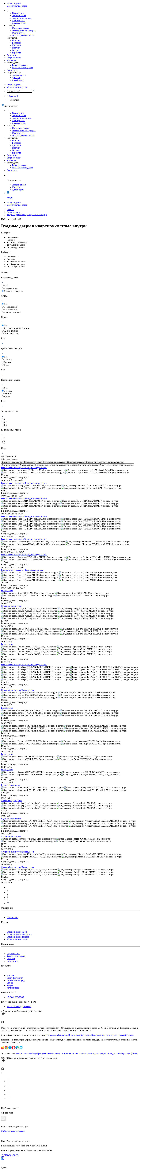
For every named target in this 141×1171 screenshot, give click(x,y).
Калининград (13, 988)
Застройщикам (19, 75)
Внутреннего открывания (67, 465)
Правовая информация (56, 1035)
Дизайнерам (18, 80)
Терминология (19, 15)
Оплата (15, 50)
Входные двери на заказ (18, 937)
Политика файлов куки (79, 1035)
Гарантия (16, 53)
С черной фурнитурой (45, 465)
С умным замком (27, 465)
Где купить (12, 55)
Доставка (16, 45)
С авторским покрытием (123, 465)
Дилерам (16, 77)
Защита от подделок (21, 18)
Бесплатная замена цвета (54, 462)
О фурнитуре (18, 33)
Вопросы (16, 43)
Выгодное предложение (12, 462)
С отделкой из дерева (89, 465)
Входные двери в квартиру (19, 934)
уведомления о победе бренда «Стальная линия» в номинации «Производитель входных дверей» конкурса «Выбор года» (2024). (76, 1053)
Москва (10, 975)
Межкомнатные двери (17, 6)
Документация (19, 23)
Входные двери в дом (17, 932)
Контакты (11, 60)
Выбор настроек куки (101, 1035)
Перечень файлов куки (123, 1035)
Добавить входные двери (13, 1131)
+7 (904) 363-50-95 (15, 997)
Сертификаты (18, 20)
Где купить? (12, 961)
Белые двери (7, 590)
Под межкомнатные (115, 462)
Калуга (10, 985)
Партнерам (12, 70)
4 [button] (7, 897)
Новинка (101, 462)
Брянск (10, 983)
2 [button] (7, 892)
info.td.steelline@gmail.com (19, 1006)
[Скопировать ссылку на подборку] (3, 1118)
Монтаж (16, 48)
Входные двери (14, 3)
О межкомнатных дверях (24, 30)
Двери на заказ (14, 58)
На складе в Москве (32, 462)
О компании (18, 13)
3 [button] (7, 895)
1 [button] (7, 890)
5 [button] (7, 900)
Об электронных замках (23, 35)
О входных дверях (20, 28)
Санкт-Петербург (15, 978)
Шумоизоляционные (75, 462)
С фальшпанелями (10, 465)
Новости (16, 40)
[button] (8, 903)
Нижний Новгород (16, 980)
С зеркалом (91, 462)
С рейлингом (105, 465)
